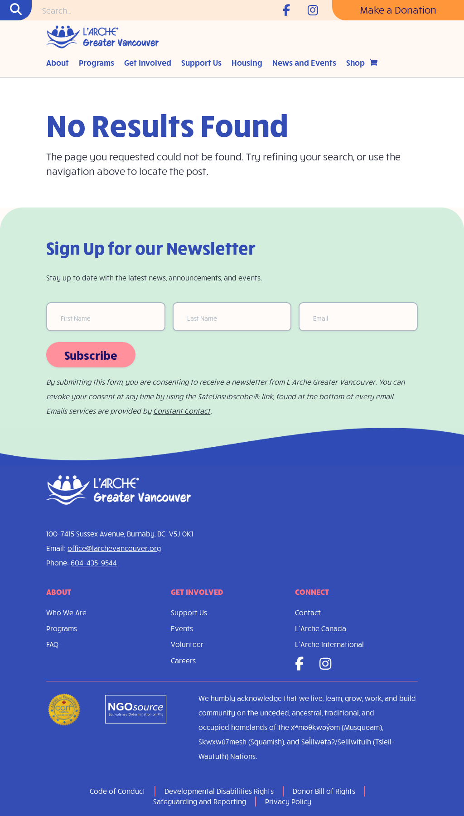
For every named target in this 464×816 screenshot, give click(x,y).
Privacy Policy (288, 801)
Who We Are (66, 612)
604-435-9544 (94, 562)
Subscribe (90, 355)
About (57, 63)
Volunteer (187, 644)
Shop (355, 63)
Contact (308, 612)
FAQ (52, 644)
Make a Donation (398, 9)
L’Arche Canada (320, 628)
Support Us (201, 63)
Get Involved (147, 63)
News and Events (304, 63)
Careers (183, 660)
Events (182, 628)
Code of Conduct (117, 791)
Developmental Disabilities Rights (219, 791)
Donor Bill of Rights (324, 791)
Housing (247, 63)
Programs (96, 63)
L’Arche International (329, 644)
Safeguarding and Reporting (199, 801)
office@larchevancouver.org (114, 548)
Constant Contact (181, 410)
